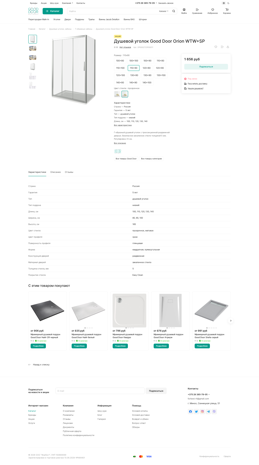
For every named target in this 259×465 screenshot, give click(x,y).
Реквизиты (68, 415)
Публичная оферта (72, 431)
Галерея (102, 419)
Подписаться (156, 391)
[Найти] (173, 11)
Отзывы (69, 172)
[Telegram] (208, 411)
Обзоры (136, 427)
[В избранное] (216, 47)
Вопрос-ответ (139, 423)
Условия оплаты (140, 411)
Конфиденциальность (209, 456)
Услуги (31, 423)
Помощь (136, 405)
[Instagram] (202, 411)
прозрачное (125, 94)
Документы (68, 427)
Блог (100, 415)
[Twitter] (196, 411)
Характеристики (37, 172)
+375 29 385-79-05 (145, 3)
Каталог (32, 411)
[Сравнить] (222, 47)
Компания (68, 405)
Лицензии (68, 423)
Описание (55, 172)
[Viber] (214, 411)
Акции (31, 419)
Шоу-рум (102, 411)
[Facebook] (190, 411)
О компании (69, 411)
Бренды (32, 415)
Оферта (227, 456)
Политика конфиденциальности (78, 435)
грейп (117, 94)
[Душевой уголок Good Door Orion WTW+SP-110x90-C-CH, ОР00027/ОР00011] (73, 70)
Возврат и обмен (140, 419)
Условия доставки (141, 415)
